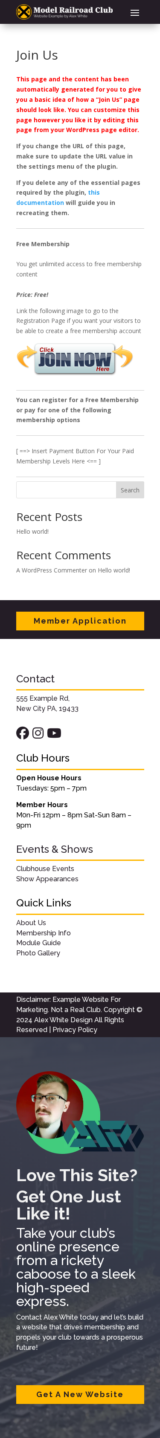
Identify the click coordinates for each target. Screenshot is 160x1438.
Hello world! (32, 531)
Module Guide (38, 943)
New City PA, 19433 (47, 709)
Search (130, 490)
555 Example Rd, (43, 698)
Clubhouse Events (45, 869)
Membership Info (43, 933)
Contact (35, 679)
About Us (31, 923)
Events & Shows (54, 849)
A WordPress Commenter (51, 570)
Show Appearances (47, 879)
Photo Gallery (38, 953)
